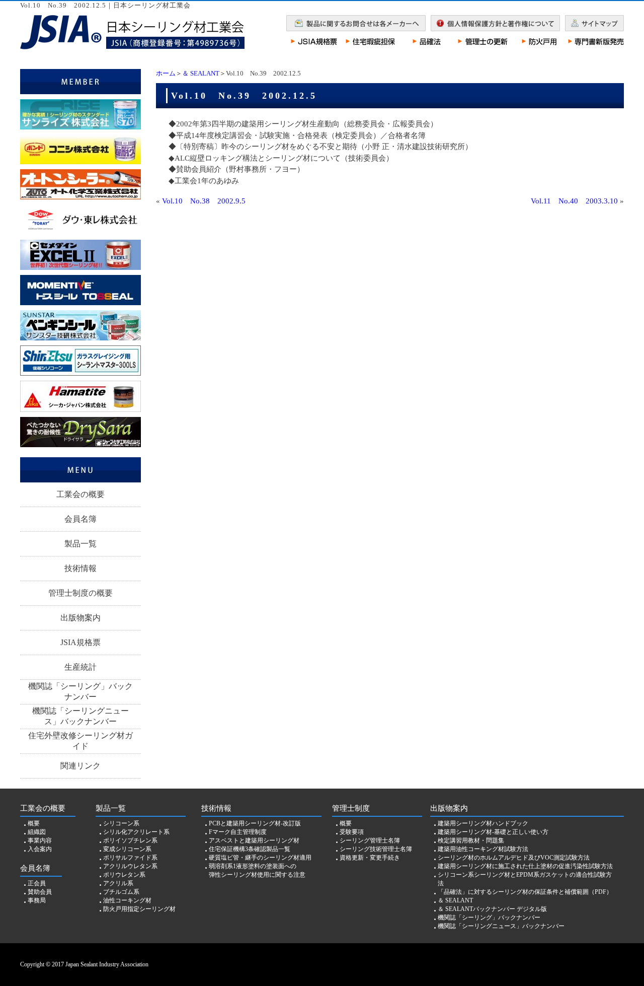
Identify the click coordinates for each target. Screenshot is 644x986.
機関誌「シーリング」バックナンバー (80, 691)
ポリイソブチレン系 (130, 840)
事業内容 (40, 840)
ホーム (166, 73)
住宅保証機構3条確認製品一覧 (249, 849)
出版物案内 (80, 617)
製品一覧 (80, 543)
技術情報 (80, 568)
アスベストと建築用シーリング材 (254, 840)
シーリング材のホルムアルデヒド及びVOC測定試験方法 (514, 857)
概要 (34, 823)
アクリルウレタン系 (130, 866)
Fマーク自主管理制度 (238, 831)
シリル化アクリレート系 (136, 831)
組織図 (37, 831)
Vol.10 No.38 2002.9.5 (204, 201)
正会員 (37, 883)
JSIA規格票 (80, 642)
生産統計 (80, 667)
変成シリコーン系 (127, 849)
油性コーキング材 (127, 900)
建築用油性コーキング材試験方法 (483, 849)
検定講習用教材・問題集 (471, 840)
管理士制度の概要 (80, 593)
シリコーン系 (121, 823)
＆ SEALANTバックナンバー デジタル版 (492, 908)
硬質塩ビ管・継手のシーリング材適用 (260, 857)
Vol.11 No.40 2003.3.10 (574, 201)
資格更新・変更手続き (370, 857)
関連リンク (80, 765)
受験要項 (352, 831)
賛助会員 (40, 891)
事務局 (37, 900)
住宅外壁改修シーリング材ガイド (80, 740)
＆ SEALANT (200, 73)
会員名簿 (80, 519)
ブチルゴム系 (121, 891)
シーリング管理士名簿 (370, 840)
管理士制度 (351, 808)
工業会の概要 (80, 494)
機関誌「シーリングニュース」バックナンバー (80, 716)
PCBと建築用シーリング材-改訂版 (255, 823)
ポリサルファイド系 (130, 857)
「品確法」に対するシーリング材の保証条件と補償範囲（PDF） (525, 891)
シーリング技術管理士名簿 (376, 849)
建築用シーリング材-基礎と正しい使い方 (493, 831)
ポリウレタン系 (124, 874)
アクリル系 (118, 883)
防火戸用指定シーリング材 (139, 908)
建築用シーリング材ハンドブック (483, 823)
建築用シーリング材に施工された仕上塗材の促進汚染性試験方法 (525, 866)
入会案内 (40, 849)
